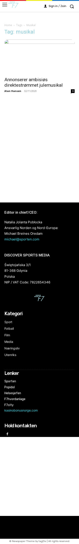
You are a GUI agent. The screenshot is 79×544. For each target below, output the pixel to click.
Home (8, 25)
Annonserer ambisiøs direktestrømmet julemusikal (33, 82)
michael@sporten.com (21, 239)
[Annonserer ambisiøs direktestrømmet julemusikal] (39, 56)
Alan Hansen (12, 91)
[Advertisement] (39, 147)
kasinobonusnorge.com (21, 410)
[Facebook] (7, 434)
